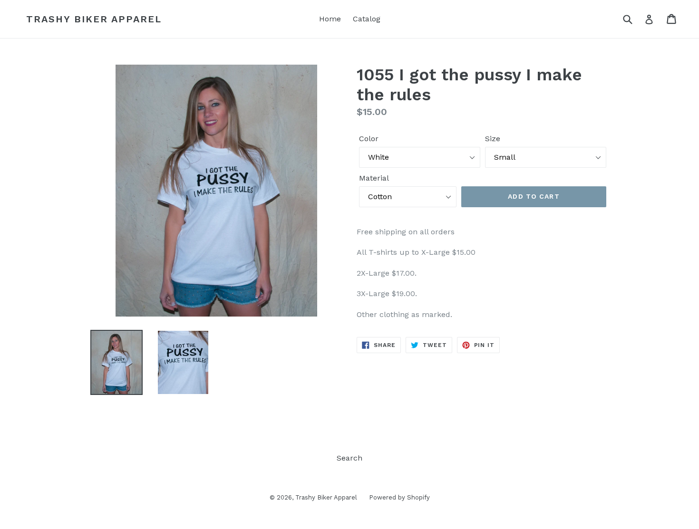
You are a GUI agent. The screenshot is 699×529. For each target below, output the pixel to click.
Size (492, 138)
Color (369, 138)
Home (330, 18)
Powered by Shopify (399, 497)
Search (349, 457)
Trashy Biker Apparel (94, 19)
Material (374, 178)
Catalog (366, 18)
